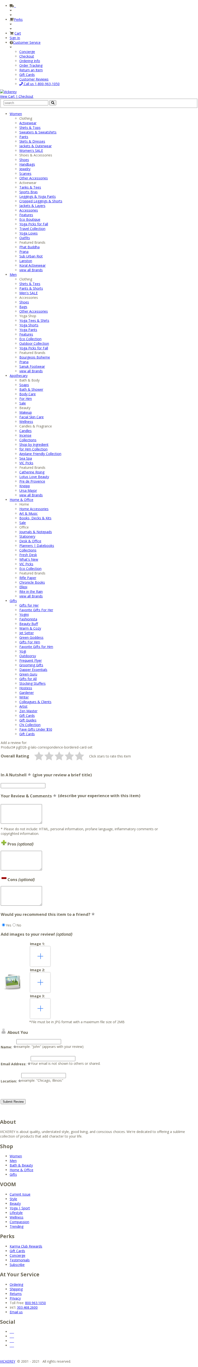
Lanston (25, 260)
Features (26, 215)
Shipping (16, 1289)
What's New (28, 559)
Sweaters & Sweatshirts (38, 132)
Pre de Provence (32, 481)
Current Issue (20, 1194)
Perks (18, 19)
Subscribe (17, 1264)
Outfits (24, 237)
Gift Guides (27, 720)
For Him (25, 398)
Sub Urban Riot (31, 256)
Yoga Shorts (28, 325)
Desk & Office (30, 541)
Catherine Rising (31, 472)
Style (13, 1199)
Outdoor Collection (34, 343)
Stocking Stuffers (32, 683)
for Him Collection (33, 449)
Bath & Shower (31, 389)
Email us (16, 1312)
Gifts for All (28, 678)
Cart (17, 33)
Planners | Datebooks (36, 545)
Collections (27, 440)
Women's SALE (31, 150)
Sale (22, 403)
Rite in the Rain (31, 591)
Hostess (25, 688)
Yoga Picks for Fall (33, 224)
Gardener (26, 692)
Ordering (16, 1284)
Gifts (13, 600)
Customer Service (27, 42)
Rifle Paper (27, 577)
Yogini (24, 614)
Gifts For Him (29, 642)
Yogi (22, 651)
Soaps (24, 384)
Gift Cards (27, 74)
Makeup (25, 412)
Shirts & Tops (30, 127)
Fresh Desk (28, 554)
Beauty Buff (28, 623)
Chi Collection (30, 724)
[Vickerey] (8, 91)
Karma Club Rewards (26, 1246)
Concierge (27, 51)
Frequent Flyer (30, 660)
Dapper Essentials (33, 669)
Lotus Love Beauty (34, 476)
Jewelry (24, 169)
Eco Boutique (29, 219)
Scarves (25, 173)
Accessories (28, 210)
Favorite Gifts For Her (36, 610)
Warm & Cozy (30, 628)
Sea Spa (25, 458)
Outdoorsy (27, 656)
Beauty (15, 1203)
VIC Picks (26, 463)
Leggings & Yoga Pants (37, 196)
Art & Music (28, 513)
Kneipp (24, 486)
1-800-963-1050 (41, 83)
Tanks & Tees (30, 187)
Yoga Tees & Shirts (34, 320)
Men (13, 274)
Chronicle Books (32, 582)
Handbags (27, 164)
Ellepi (23, 587)
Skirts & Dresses (32, 141)
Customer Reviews (34, 79)
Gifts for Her (29, 605)
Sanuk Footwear (32, 366)
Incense (25, 435)
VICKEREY (7, 1361)
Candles (25, 430)
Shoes (24, 159)
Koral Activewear (32, 265)
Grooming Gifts (31, 665)
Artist (23, 706)
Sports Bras (28, 192)
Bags (23, 306)
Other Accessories (33, 178)
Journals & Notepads (35, 531)
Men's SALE (28, 293)
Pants (23, 136)
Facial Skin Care (31, 417)
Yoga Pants (28, 329)
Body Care (27, 394)
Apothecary (19, 375)
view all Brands (31, 270)
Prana (23, 251)
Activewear (27, 123)
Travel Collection (32, 228)
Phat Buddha (29, 247)
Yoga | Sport (20, 1208)
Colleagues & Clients (35, 701)
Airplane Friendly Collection (40, 453)
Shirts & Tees (29, 283)
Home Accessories (34, 509)
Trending (16, 1226)
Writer (24, 697)
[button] (39, 756)
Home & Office (21, 499)
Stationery (27, 536)
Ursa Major (28, 490)
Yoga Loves (28, 233)
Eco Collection (30, 339)
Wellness (26, 421)
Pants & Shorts (31, 288)
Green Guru (28, 674)
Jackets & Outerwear (35, 146)
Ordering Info (29, 61)
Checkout (26, 56)
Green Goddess (31, 637)
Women (16, 113)
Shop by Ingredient (34, 444)
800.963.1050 (35, 1303)
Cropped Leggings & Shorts (40, 201)
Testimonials (20, 1260)
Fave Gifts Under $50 (35, 729)
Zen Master (28, 711)
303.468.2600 (27, 1307)
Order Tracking (30, 65)
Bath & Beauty (21, 1165)
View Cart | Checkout (16, 96)
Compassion (19, 1222)
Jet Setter (26, 633)
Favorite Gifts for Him (36, 646)
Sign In (15, 38)
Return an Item (31, 70)
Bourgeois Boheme (34, 357)
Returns (16, 1293)
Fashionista (28, 619)
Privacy (15, 1298)
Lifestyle (16, 1212)
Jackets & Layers (32, 205)
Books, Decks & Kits (35, 518)
